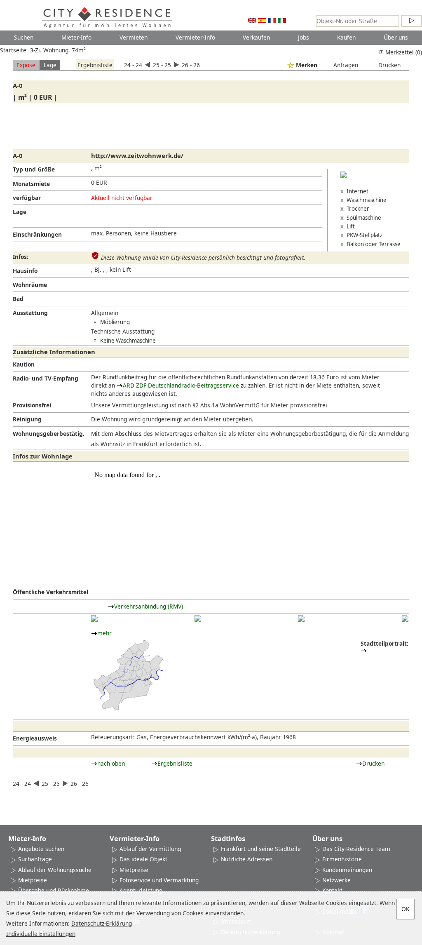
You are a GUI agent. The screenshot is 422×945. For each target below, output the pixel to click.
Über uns (396, 37)
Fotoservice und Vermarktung (159, 880)
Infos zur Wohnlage (43, 456)
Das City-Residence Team (356, 849)
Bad (18, 299)
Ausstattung (30, 313)
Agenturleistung (141, 890)
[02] (198, 618)
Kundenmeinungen (347, 870)
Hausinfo (25, 271)
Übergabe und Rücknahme (53, 890)
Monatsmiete (31, 184)
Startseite (13, 50)
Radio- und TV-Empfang (45, 378)
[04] (405, 618)
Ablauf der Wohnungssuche (54, 870)
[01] (94, 618)
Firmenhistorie (342, 859)
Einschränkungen (37, 234)
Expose (25, 65)
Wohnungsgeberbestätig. (48, 433)
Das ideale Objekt (143, 859)
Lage (50, 65)
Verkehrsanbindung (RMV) (148, 606)
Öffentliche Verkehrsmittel (50, 592)
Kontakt (332, 890)
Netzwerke (336, 880)
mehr (104, 633)
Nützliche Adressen (246, 859)
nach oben (111, 763)
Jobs (303, 37)
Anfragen (345, 65)
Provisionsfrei (32, 405)
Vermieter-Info (195, 37)
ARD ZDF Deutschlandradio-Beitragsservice (181, 385)
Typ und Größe (34, 169)
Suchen (23, 37)
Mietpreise (32, 880)
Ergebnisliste (95, 65)
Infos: (20, 257)
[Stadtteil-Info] (364, 650)
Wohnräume (30, 285)
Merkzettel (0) (403, 52)
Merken (306, 65)
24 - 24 (134, 65)
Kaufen (346, 37)
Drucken (389, 65)
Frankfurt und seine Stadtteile (261, 849)
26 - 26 (190, 65)
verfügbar (27, 198)
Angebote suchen (41, 849)
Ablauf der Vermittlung (150, 849)
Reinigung (27, 419)
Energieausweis (35, 738)
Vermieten (134, 37)
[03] (301, 618)
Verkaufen (256, 37)
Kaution (24, 364)
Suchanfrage (35, 859)
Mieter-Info (76, 37)
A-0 (17, 85)
